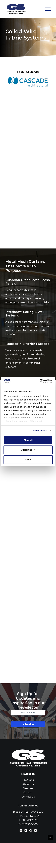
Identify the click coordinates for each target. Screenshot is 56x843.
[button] (47, 9)
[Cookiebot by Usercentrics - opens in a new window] (40, 381)
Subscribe (28, 724)
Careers (28, 792)
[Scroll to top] (50, 837)
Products (28, 780)
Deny (28, 459)
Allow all (28, 440)
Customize (26, 449)
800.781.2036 (29, 820)
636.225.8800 (30, 824)
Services (28, 788)
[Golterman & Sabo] (15, 9)
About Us (28, 784)
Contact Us (28, 796)
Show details (40, 430)
